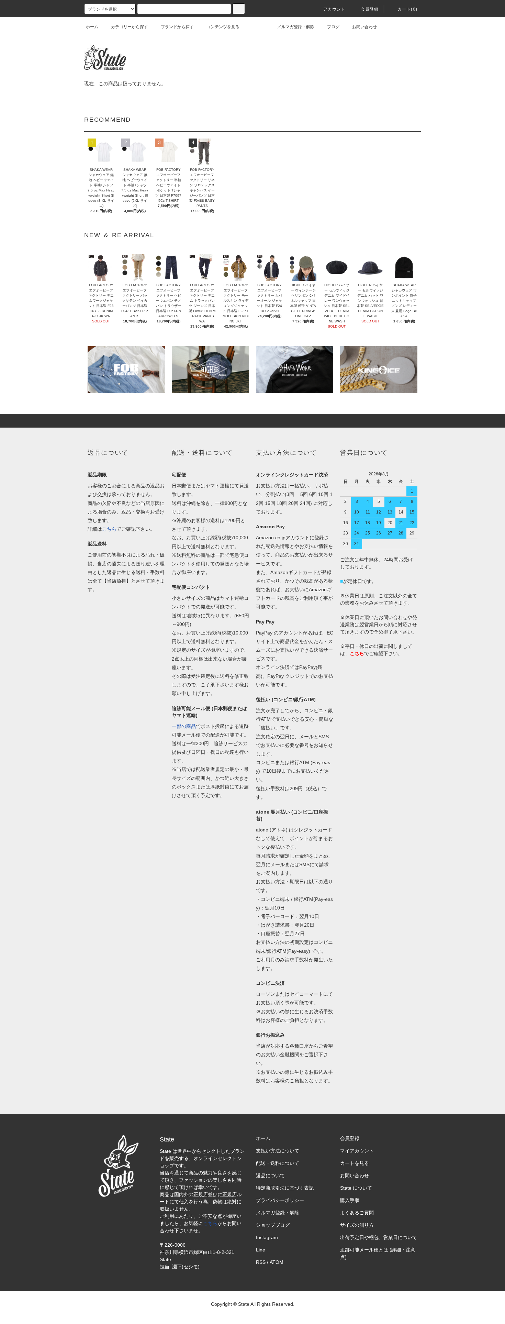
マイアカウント (357, 1151)
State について (356, 1188)
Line (260, 1250)
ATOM (276, 1262)
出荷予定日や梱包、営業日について (378, 1237)
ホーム (92, 26)
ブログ (333, 26)
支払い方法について (277, 1151)
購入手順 (349, 1200)
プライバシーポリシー (280, 1200)
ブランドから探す (177, 26)
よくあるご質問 (357, 1212)
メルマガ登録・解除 (295, 26)
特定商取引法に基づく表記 (285, 1188)
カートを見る (354, 1163)
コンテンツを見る (222, 26)
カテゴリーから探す (129, 26)
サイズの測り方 (357, 1225)
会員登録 (370, 9)
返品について (270, 1175)
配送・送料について (277, 1163)
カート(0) (407, 9)
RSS (261, 1262)
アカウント (334, 9)
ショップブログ (273, 1225)
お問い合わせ (364, 26)
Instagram (267, 1237)
